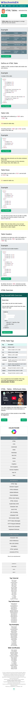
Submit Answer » (7, 332)
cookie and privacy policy (14, 678)
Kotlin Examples (14, 639)
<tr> (3, 352)
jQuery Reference (14, 615)
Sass (14, 475)
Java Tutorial (14, 593)
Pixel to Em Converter (14, 526)
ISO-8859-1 (14, 546)
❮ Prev (4, 15)
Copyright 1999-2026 (7, 681)
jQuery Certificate (14, 657)
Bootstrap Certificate (14, 665)
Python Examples (14, 631)
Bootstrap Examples (14, 633)
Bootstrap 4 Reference (14, 611)
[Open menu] (1, 5)
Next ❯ (24, 15)
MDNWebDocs (13, 686)
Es (21, 10)
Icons (14, 461)
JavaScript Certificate (14, 652)
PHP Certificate (14, 659)
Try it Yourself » (6, 56)
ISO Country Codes (14, 518)
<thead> (4, 368)
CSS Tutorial (14, 581)
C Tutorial (14, 595)
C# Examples (14, 643)
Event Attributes (14, 495)
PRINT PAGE (14, 566)
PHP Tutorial (14, 586)
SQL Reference (14, 607)
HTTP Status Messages (14, 521)
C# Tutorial (14, 597)
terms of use (23, 677)
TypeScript (23, 6)
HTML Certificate (14, 650)
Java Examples (14, 638)
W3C (21, 686)
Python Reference (14, 608)
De (23, 10)
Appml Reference (14, 614)
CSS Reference (14, 604)
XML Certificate (14, 666)
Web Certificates (14, 648)
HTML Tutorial (13, 580)
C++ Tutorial (14, 596)
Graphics (14, 464)
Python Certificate (14, 654)
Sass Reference (14, 617)
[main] (5, 5)
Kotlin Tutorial (14, 594)
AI (17, 6)
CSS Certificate (14, 651)
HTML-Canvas (14, 501)
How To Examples (14, 645)
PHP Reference (14, 609)
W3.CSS (14, 455)
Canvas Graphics (14, 469)
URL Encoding (14, 512)
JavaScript (14, 447)
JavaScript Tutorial (14, 582)
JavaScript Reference (14, 605)
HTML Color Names (14, 498)
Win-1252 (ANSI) (14, 543)
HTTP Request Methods (14, 523)
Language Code (14, 515)
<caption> (4, 357)
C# (14, 6)
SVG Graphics (14, 466)
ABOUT (14, 572)
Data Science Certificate (14, 655)
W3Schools (8, 686)
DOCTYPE (14, 509)
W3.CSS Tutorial (14, 587)
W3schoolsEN (10, 2)
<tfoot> (3, 373)
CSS (14, 444)
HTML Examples (14, 626)
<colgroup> (4, 359)
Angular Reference (14, 616)
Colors (14, 458)
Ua (19, 10)
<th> (3, 349)
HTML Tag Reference (8, 380)
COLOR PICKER (14, 428)
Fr (24, 10)
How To (14, 472)
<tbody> (4, 370)
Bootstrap (14, 452)
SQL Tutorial (14, 583)
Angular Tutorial (14, 590)
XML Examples (14, 644)
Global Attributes (14, 492)
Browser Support (14, 486)
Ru (26, 10)
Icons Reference (14, 621)
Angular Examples (14, 637)
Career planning (14, 667)
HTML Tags (14, 484)
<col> (3, 363)
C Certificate (14, 661)
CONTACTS (14, 563)
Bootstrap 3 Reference (14, 610)
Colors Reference (14, 619)
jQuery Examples (14, 636)
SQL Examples (14, 630)
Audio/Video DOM (14, 503)
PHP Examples (14, 632)
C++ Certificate (14, 662)
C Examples (14, 640)
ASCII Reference (14, 540)
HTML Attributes (14, 489)
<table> (3, 347)
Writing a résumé (14, 668)
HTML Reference (14, 603)
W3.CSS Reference (14, 612)
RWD (14, 449)
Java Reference (14, 618)
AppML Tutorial (14, 588)
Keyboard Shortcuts (14, 529)
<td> (3, 354)
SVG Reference (14, 622)
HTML (9, 6)
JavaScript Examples (14, 629)
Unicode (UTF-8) (14, 552)
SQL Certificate (14, 658)
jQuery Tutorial (14, 589)
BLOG (14, 569)
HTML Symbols (14, 549)
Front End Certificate (14, 653)
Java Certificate (14, 660)
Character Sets (14, 506)
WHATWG (18, 686)
